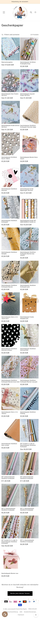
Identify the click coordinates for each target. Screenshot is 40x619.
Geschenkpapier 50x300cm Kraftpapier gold (28, 286)
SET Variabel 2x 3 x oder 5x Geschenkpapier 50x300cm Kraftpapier (9, 542)
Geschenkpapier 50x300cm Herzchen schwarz (9, 349)
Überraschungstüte (6, 62)
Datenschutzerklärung (12, 612)
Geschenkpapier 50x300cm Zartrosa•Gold (28, 349)
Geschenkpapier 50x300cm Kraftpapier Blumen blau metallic (28, 254)
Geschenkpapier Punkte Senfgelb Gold (27, 317)
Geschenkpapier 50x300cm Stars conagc (9, 444)
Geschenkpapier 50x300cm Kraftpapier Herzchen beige (28, 126)
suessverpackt (12, 609)
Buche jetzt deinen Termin (20, 593)
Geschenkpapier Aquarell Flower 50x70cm (27, 94)
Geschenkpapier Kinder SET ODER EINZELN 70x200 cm (28, 221)
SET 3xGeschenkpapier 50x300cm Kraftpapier (8, 477)
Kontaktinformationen (30, 612)
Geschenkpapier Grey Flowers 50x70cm (9, 94)
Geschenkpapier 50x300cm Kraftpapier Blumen (9, 286)
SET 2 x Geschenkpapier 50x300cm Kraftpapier (8, 509)
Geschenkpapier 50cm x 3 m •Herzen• (9, 412)
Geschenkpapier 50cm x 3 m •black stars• (9, 317)
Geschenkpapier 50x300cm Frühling (28, 412)
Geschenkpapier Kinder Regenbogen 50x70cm (26, 189)
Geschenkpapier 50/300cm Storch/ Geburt (9, 158)
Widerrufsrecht (33, 609)
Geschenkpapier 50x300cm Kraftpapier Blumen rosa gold (28, 381)
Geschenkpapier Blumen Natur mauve (29, 158)
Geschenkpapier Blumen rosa (9, 573)
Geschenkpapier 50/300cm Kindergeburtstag (28, 63)
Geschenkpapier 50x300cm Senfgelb (9, 253)
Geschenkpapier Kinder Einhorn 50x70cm (10, 126)
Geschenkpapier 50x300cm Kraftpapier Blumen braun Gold (10, 381)
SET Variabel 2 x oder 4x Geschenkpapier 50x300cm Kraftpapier (28, 445)
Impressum (21, 614)
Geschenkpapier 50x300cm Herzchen (9, 189)
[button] (4, 12)
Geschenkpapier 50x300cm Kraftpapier (9, 221)
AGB (21, 612)
